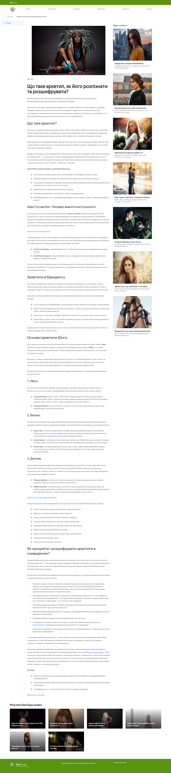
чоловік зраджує (98, 652)
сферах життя (53, 436)
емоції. (49, 614)
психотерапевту (39, 625)
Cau (13, 9)
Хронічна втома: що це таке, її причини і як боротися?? (130, 108)
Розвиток (76, 9)
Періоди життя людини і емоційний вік (128, 63)
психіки (83, 145)
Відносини (101, 9)
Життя (28, 9)
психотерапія (90, 649)
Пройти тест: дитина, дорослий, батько (42, 498)
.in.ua (13, 2)
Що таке (149, 9)
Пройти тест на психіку (35, 695)
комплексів (76, 655)
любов (55, 402)
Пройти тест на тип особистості (39, 232)
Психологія (52, 9)
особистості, (72, 359)
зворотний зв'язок (120, 762)
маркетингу (60, 267)
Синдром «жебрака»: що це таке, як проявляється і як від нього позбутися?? (129, 242)
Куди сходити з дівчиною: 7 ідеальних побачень (132, 197)
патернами (45, 226)
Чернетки (125, 9)
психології (105, 220)
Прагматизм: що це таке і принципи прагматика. (132, 331)
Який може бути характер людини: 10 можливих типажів (128, 153)
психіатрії (31, 223)
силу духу (48, 492)
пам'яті (44, 608)
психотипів (68, 154)
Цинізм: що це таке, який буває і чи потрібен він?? (130, 286)
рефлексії (56, 664)
